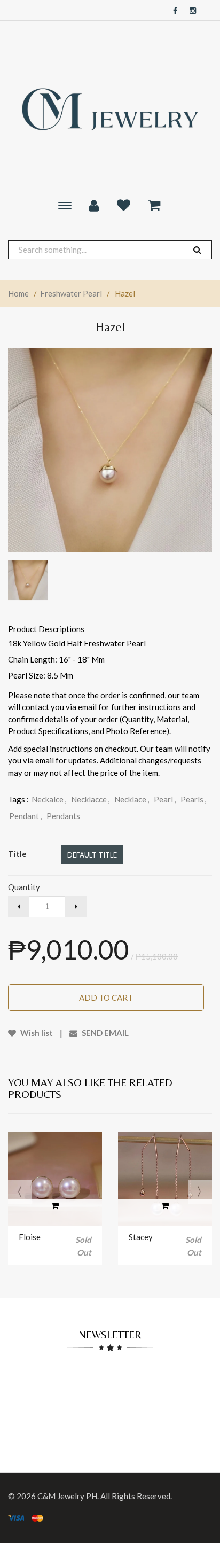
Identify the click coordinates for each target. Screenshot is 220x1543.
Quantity (24, 887)
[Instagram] (190, 10)
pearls (193, 799)
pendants (63, 816)
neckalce (49, 799)
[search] (197, 249)
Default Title (92, 855)
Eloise (30, 1237)
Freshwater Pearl (71, 293)
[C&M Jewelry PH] (110, 109)
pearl (165, 799)
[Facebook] (172, 10)
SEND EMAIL (104, 1033)
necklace (131, 799)
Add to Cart (106, 997)
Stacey (141, 1237)
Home (18, 293)
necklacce (90, 799)
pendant (25, 816)
